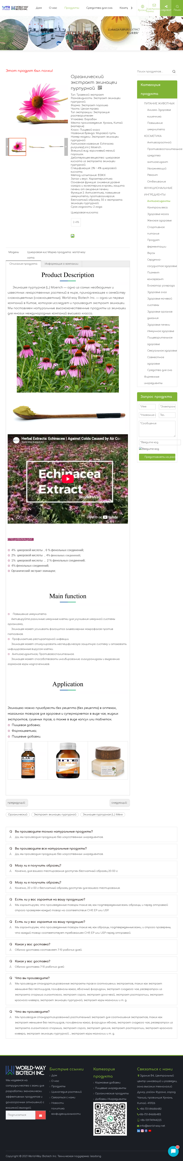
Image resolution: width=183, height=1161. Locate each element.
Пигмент (153, 272)
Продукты (71, 7)
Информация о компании (61, 264)
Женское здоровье (159, 220)
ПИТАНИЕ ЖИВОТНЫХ (159, 103)
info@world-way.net (152, 1126)
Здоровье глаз (157, 292)
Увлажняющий (156, 168)
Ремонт (152, 175)
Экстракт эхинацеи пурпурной (55, 814)
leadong (95, 1156)
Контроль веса (157, 207)
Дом (39, 7)
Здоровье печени (158, 324)
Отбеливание (156, 181)
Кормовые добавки (107, 1082)
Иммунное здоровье (160, 331)
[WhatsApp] (110, 1119)
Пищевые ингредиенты (110, 1088)
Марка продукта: (59, 252)
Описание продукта (23, 264)
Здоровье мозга (158, 214)
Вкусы (151, 253)
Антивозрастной (159, 142)
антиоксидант (157, 162)
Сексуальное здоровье (162, 350)
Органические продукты (112, 1093)
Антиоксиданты (158, 201)
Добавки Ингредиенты (110, 1099)
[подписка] (40, 1115)
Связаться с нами (63, 1097)
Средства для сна (99, 7)
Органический (17, 814)
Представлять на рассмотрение (159, 457)
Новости (57, 1103)
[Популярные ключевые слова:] (174, 71)
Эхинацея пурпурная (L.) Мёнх (103, 814)
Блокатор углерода (161, 285)
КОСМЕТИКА (153, 136)
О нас (53, 7)
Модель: (13, 252)
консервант (155, 279)
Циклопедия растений (66, 1092)
